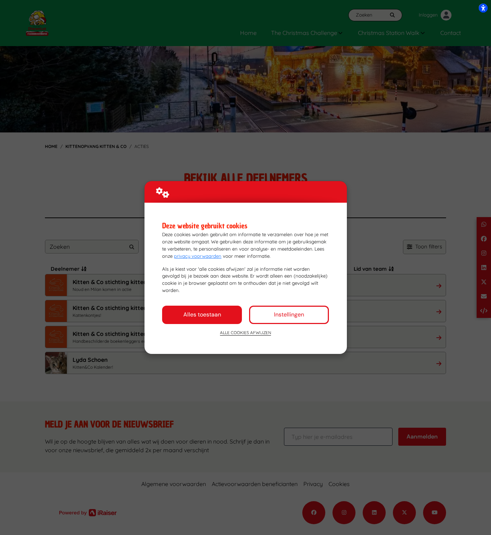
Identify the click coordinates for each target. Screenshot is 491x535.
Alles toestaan (202, 314)
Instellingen (289, 314)
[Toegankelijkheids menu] (483, 8)
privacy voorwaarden (197, 256)
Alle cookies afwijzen (245, 332)
